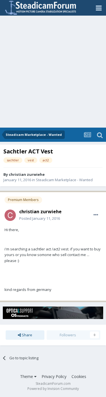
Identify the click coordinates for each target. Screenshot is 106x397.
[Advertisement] (53, 71)
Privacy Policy (54, 376)
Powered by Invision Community (53, 388)
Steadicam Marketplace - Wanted (64, 179)
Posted (39, 218)
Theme (27, 376)
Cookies (79, 376)
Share (26, 334)
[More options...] (95, 215)
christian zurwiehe (27, 174)
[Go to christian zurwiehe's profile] (10, 215)
